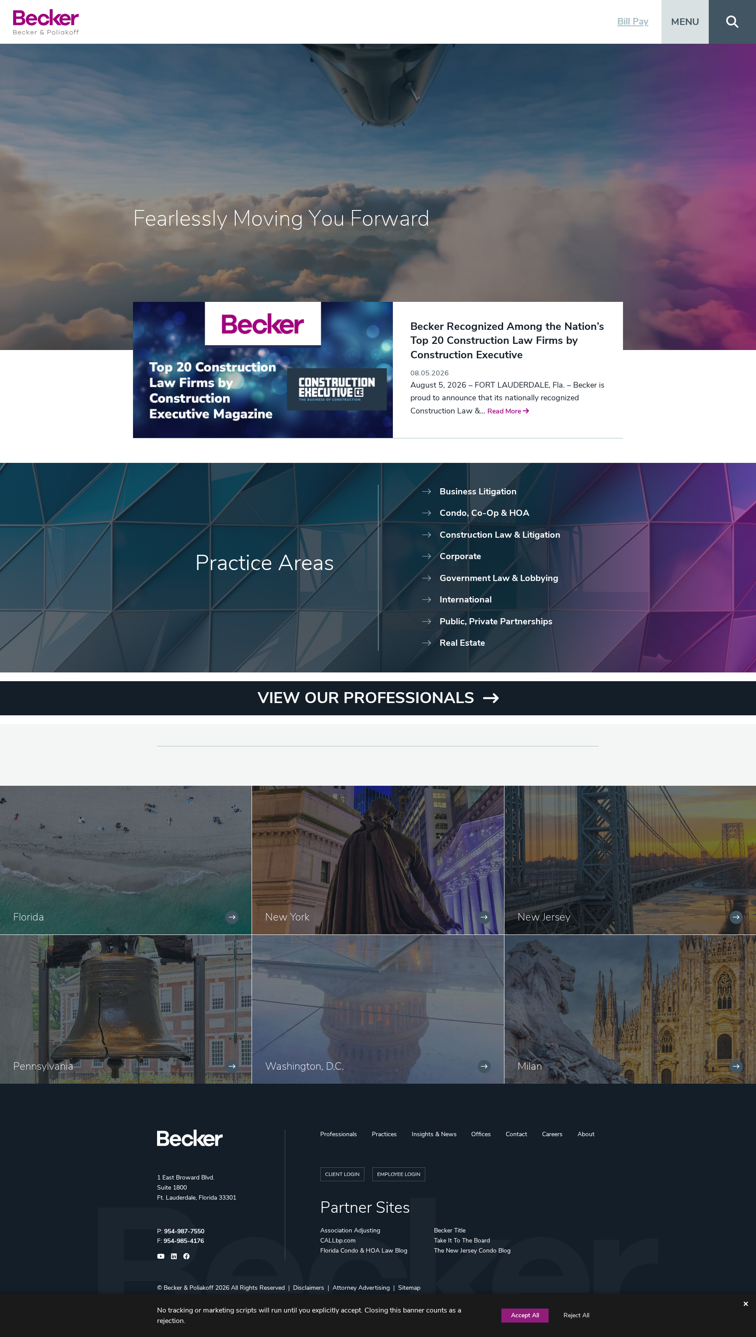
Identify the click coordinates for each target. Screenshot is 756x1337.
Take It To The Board (462, 1240)
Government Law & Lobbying (499, 578)
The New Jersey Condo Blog (472, 1250)
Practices (384, 1134)
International (466, 600)
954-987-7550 (184, 1231)
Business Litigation (478, 491)
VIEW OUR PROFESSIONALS (366, 698)
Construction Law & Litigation (500, 535)
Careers (552, 1134)
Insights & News (434, 1134)
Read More (428, 400)
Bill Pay (632, 21)
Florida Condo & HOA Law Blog (363, 1250)
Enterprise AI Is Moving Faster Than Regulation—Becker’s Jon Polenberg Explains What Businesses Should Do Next (501, 347)
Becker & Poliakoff (189, 1288)
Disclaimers (308, 1288)
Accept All (525, 1315)
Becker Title (450, 1230)
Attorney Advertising (361, 1288)
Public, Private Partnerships (496, 621)
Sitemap (409, 1288)
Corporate (460, 556)
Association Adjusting (350, 1230)
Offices (481, 1134)
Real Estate (462, 643)
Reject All (576, 1315)
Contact (516, 1134)
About (586, 1134)
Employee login (398, 1174)
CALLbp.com (338, 1240)
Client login (342, 1174)
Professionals (338, 1134)
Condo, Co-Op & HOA (484, 513)
